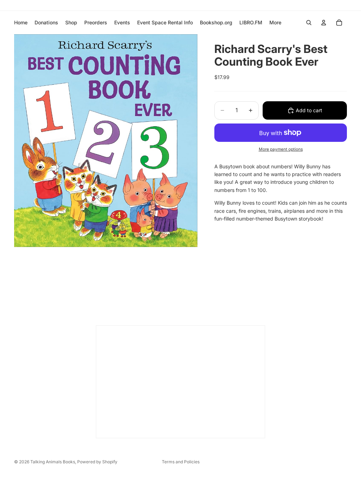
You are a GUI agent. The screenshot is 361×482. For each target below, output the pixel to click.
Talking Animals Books (52, 461)
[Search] (309, 22)
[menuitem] (275, 23)
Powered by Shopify (97, 461)
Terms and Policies (181, 461)
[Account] (323, 22)
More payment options (281, 149)
